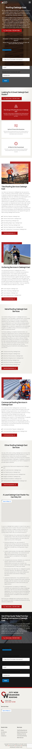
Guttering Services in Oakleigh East (15, 267)
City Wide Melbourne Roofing (9, 624)
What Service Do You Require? (11, 56)
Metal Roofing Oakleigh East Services (16, 310)
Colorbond (23, 321)
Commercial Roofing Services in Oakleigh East (14, 403)
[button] (29, 2)
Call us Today (8, 700)
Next (5, 81)
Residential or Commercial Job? (11, 72)
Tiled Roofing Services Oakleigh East (14, 187)
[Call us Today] (2, 701)
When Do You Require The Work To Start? (14, 64)
